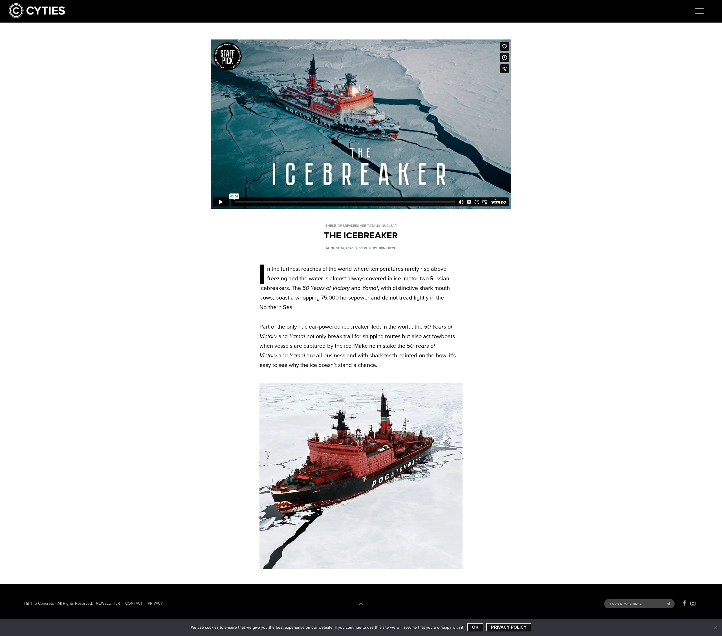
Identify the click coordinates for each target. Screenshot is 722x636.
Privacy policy (509, 627)
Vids (363, 248)
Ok (475, 627)
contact (134, 603)
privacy (155, 603)
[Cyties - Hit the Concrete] (36, 17)
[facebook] (684, 603)
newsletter (108, 603)
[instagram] (693, 603)
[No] (715, 627)
